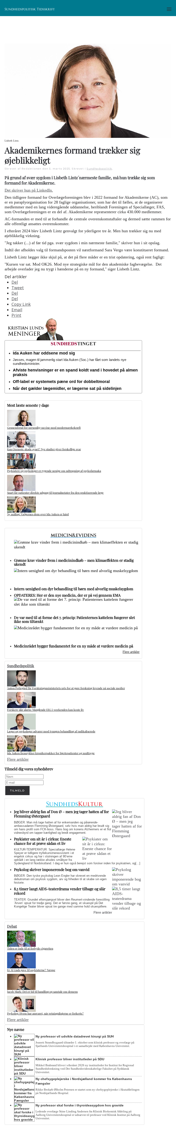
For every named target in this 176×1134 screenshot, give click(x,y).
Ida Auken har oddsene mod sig (44, 353)
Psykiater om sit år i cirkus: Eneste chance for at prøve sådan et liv (42, 841)
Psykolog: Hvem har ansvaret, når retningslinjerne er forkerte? (45, 1013)
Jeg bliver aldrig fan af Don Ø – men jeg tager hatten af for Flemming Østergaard (61, 813)
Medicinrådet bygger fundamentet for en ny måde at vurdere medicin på (73, 646)
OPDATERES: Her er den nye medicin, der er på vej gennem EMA (67, 595)
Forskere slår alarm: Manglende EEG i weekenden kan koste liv (45, 710)
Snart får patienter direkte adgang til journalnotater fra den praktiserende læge (55, 492)
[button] (169, 9)
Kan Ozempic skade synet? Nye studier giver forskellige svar (44, 449)
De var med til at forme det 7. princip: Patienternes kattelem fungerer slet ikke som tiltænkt (74, 619)
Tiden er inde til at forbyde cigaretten (30, 948)
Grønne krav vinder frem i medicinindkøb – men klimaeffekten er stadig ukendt (74, 562)
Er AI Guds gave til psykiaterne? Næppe (31, 970)
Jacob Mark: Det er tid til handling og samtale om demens (42, 991)
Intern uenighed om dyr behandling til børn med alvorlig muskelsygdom (73, 588)
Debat (12, 926)
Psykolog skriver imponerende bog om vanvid (51, 869)
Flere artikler (131, 652)
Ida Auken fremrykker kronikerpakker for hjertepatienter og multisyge (51, 753)
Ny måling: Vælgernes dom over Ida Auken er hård (38, 514)
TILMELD (17, 790)
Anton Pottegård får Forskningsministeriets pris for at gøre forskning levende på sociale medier (66, 688)
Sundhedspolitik (99, 168)
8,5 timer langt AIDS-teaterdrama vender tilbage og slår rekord (59, 891)
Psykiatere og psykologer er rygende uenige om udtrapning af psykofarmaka (54, 471)
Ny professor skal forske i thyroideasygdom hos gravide (80, 1105)
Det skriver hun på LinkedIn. (29, 190)
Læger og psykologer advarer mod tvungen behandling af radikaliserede (51, 731)
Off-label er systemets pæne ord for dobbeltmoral (61, 381)
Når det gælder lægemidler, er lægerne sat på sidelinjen (67, 388)
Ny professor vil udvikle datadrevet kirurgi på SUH (75, 1036)
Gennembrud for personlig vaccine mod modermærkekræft (44, 427)
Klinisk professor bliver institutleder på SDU (70, 1059)
